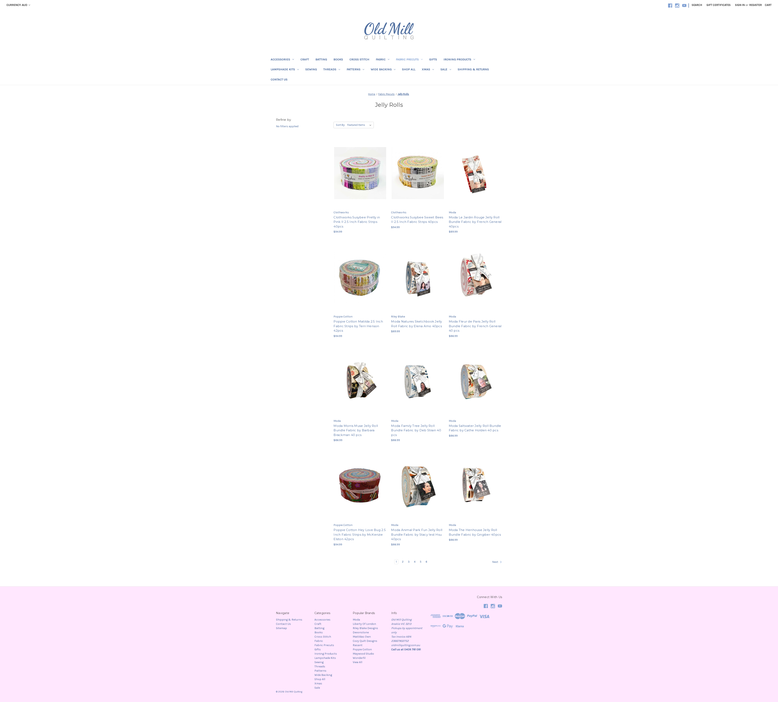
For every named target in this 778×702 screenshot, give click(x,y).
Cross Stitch (359, 59)
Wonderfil (359, 658)
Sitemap (281, 628)
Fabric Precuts (407, 59)
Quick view (359, 166)
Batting (321, 59)
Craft (304, 59)
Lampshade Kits (283, 69)
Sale (443, 69)
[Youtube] (684, 5)
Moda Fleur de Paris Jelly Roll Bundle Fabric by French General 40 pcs (475, 325)
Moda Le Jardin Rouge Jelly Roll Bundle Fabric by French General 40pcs (475, 221)
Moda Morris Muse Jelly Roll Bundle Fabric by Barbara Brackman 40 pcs (355, 430)
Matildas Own (362, 636)
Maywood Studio (363, 653)
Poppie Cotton (362, 649)
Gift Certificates (718, 5)
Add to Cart (360, 180)
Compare (358, 173)
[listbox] (360, 125)
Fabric (381, 59)
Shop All (408, 69)
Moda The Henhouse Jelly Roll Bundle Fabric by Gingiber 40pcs (475, 532)
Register (755, 5)
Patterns (353, 69)
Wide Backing (381, 69)
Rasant (357, 645)
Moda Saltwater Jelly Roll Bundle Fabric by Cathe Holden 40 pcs (475, 428)
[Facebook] (670, 5)
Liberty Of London (364, 624)
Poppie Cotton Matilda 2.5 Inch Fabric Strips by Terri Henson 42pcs (358, 325)
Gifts (433, 59)
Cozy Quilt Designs (365, 641)
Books (338, 59)
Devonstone (361, 632)
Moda (356, 619)
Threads (329, 69)
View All (357, 662)
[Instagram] (677, 5)
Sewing (311, 69)
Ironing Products (457, 59)
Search (697, 5)
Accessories (280, 59)
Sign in (740, 5)
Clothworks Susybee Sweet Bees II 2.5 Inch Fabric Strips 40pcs (417, 219)
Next (495, 562)
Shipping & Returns (473, 69)
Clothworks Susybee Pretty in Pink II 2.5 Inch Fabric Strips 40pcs (356, 221)
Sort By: (340, 124)
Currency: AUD (17, 5)
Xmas (426, 69)
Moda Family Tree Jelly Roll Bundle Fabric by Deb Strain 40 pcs (416, 430)
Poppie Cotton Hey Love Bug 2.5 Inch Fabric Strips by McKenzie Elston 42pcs (359, 534)
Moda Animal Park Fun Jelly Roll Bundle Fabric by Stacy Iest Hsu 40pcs (416, 534)
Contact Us (279, 79)
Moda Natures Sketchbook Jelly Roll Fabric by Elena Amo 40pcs (416, 323)
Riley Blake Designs (365, 628)
